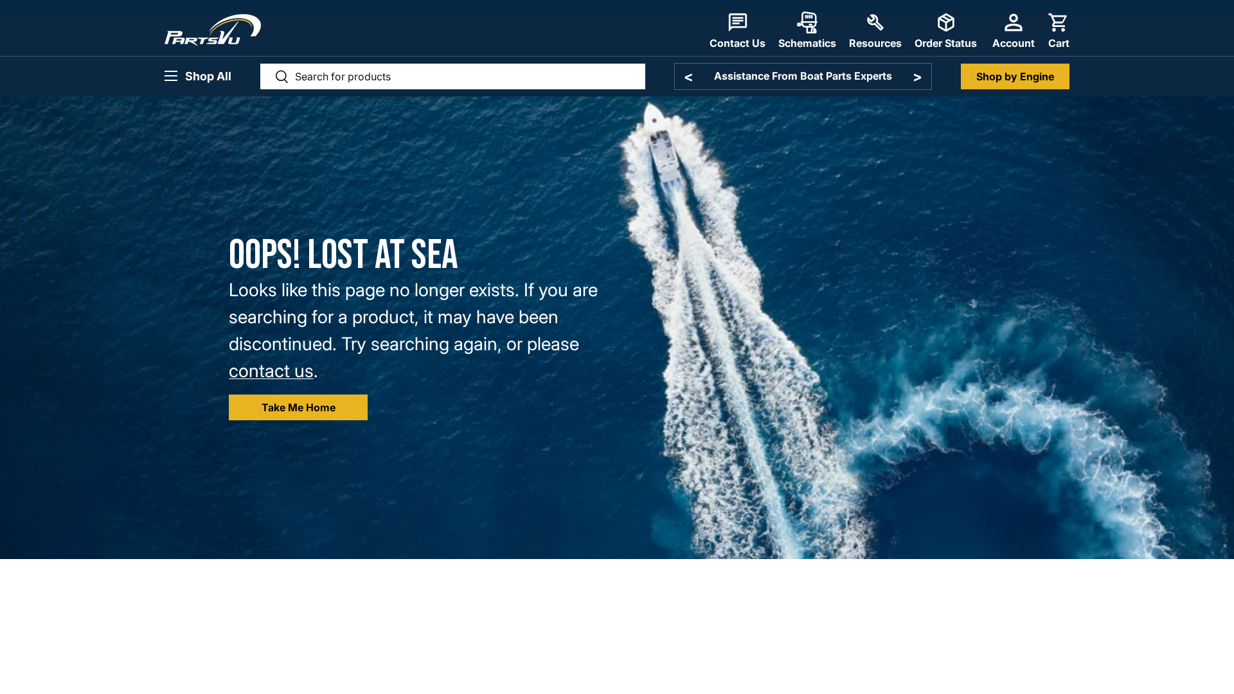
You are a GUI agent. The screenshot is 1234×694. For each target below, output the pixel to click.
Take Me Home (298, 407)
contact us (271, 371)
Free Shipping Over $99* (803, 75)
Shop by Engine (1015, 76)
